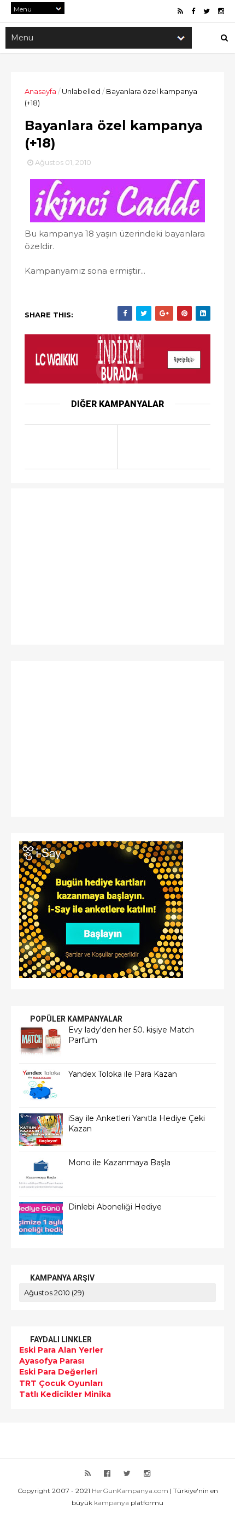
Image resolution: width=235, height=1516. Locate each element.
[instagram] (221, 11)
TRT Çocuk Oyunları (61, 1383)
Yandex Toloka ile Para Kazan (122, 1074)
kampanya (111, 1503)
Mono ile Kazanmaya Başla (119, 1162)
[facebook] (193, 11)
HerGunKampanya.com (130, 1490)
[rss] (180, 11)
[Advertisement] (87, 565)
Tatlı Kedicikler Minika (65, 1394)
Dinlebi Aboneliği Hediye (115, 1207)
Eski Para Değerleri (58, 1372)
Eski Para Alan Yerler (61, 1350)
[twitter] (206, 11)
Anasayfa (40, 91)
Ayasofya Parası (51, 1361)
